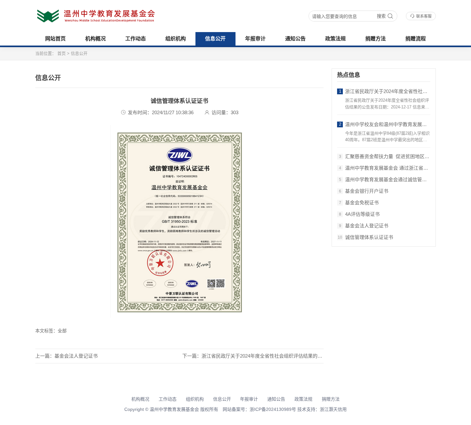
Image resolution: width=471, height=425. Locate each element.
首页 (61, 53)
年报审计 (255, 38)
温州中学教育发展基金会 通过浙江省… (383, 168)
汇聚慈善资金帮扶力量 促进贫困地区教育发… (384, 156)
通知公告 (295, 38)
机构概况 (95, 38)
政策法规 (335, 38)
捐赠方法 (375, 38)
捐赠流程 (415, 38)
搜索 (381, 16)
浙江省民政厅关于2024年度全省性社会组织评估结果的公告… (267, 356)
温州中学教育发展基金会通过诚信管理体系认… (384, 179)
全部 (62, 330)
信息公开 (215, 38)
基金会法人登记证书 (76, 356)
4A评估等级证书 (359, 214)
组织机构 (175, 38)
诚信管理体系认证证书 (365, 237)
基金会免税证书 (359, 202)
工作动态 (135, 38)
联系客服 (424, 16)
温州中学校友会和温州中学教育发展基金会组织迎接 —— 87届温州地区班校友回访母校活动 (384, 124)
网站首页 (55, 38)
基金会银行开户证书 (364, 191)
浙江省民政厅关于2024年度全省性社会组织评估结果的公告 (384, 91)
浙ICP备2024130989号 (273, 409)
